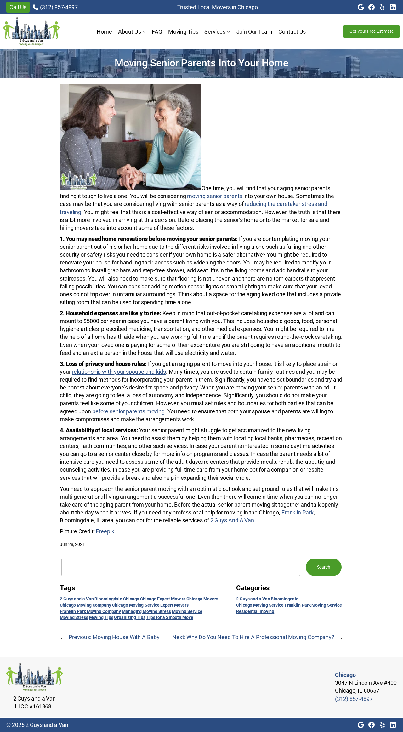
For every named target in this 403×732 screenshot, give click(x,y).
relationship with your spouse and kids (119, 371)
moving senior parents (214, 196)
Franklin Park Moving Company (90, 611)
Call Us (17, 7)
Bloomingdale (108, 598)
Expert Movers (174, 605)
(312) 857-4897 (59, 7)
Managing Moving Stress (146, 611)
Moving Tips (101, 617)
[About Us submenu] (144, 31)
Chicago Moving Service (136, 605)
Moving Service (187, 611)
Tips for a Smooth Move (169, 617)
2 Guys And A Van (232, 520)
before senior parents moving (128, 411)
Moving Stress (74, 617)
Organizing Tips (129, 617)
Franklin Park (297, 512)
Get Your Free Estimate (371, 31)
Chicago (131, 598)
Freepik (105, 531)
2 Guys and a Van (77, 598)
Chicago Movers (202, 598)
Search (323, 567)
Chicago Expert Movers (162, 598)
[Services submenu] (228, 31)
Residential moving (255, 611)
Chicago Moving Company (85, 605)
